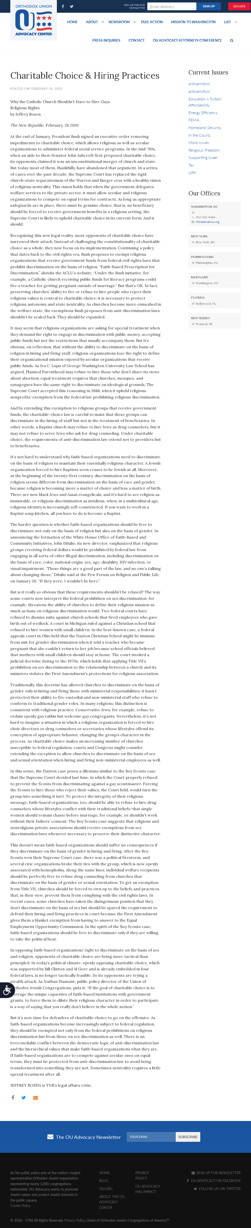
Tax (191, 165)
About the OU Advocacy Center (112, 1202)
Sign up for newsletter (218, 1172)
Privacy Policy (74, 1220)
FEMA (193, 120)
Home (72, 21)
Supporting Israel (202, 157)
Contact (137, 40)
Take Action (151, 21)
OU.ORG (106, 1188)
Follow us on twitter (219, 1188)
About (92, 21)
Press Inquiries (106, 40)
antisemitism (199, 83)
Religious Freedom (204, 150)
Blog (103, 1180)
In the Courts (199, 135)
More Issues (198, 142)
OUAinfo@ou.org (208, 222)
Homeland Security (204, 127)
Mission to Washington (193, 21)
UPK (192, 172)
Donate (239, 6)
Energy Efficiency (203, 112)
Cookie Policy (20, 1205)
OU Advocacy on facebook (215, 1180)
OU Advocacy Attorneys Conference (187, 40)
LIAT (227, 21)
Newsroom (119, 21)
